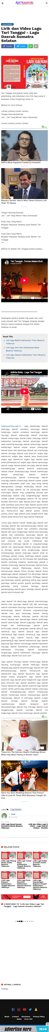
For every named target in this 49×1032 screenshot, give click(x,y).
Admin (13, 814)
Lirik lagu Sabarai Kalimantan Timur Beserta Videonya (25, 356)
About (6, 1016)
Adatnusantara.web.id (11, 426)
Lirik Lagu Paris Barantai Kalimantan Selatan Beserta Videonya (24, 883)
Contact (15, 1016)
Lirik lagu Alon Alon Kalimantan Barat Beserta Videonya (22, 349)
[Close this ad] (47, 1024)
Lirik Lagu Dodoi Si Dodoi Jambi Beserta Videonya (40, 863)
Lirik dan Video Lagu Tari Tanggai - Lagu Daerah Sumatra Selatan (21, 34)
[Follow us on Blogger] (36, 1009)
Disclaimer (26, 1016)
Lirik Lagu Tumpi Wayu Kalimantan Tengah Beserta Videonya (24, 864)
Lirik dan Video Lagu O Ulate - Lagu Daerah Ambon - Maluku (38, 826)
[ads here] (24, 1029)
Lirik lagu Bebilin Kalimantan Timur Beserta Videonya (25, 342)
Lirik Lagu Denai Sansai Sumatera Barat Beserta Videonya (12, 826)
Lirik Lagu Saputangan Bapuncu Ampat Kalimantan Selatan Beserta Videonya (40, 884)
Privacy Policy (39, 1016)
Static (19, 1019)
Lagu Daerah (16, 810)
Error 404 (28, 1019)
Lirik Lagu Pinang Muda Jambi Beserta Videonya (8, 863)
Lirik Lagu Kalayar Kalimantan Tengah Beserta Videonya (8, 883)
